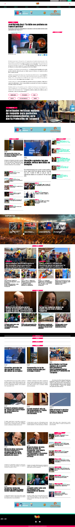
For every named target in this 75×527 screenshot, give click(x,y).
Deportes (12, 222)
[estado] (6, 194)
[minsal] (6, 201)
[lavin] (54, 176)
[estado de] (54, 159)
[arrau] (54, 150)
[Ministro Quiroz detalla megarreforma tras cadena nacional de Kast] (51, 494)
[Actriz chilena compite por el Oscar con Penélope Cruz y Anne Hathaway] (54, 142)
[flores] (54, 168)
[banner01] (37, 15)
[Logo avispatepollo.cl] (37, 4)
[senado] (6, 187)
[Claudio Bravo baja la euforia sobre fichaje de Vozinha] (6, 207)
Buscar (69, 0)
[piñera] (6, 180)
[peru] (51, 486)
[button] (13, 95)
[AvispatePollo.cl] (5, 4)
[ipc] (6, 173)
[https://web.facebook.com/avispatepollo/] (36, 522)
